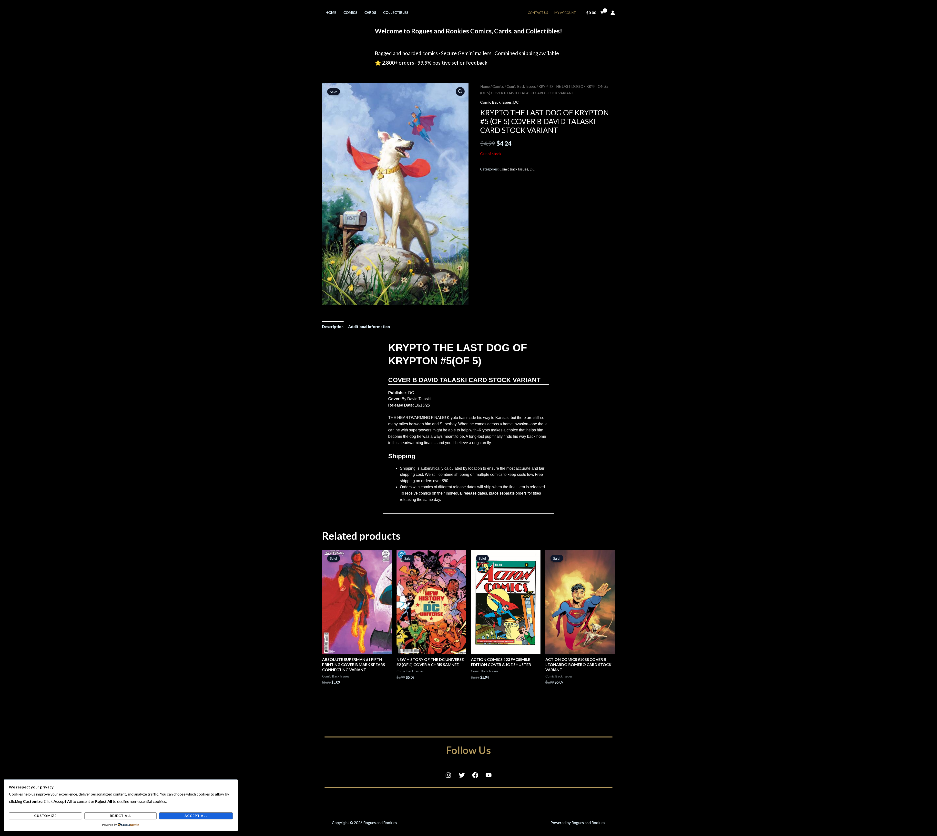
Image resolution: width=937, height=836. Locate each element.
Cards (370, 12)
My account (565, 13)
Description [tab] (333, 326)
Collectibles (395, 12)
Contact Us (538, 13)
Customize (45, 816)
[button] (460, 91)
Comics (350, 12)
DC (516, 102)
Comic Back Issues (521, 86)
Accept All (195, 816)
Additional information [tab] (369, 326)
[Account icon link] (613, 12)
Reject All (120, 816)
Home (331, 12)
